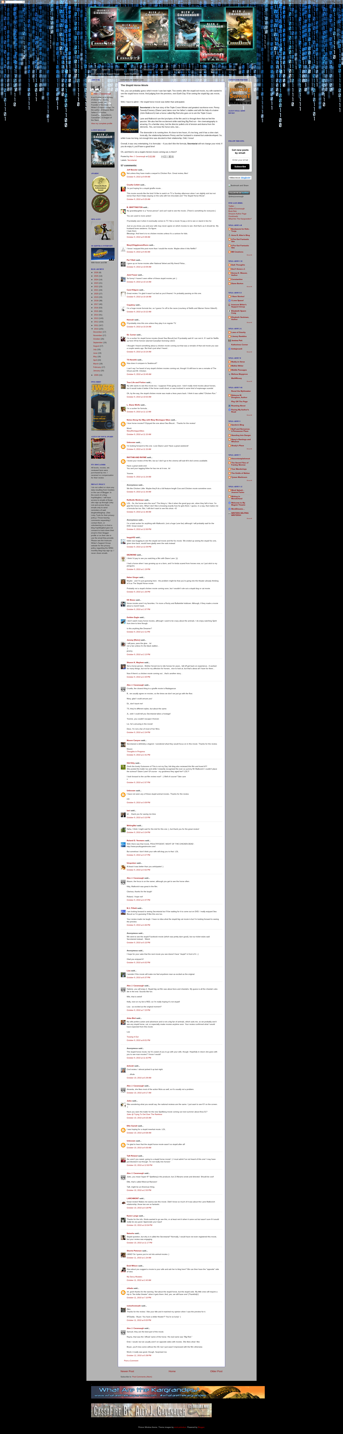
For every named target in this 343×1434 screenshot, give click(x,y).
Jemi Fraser (132, 275)
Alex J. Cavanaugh (135, 685)
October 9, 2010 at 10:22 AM (139, 312)
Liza (129, 971)
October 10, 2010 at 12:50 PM (139, 1165)
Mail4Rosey (236, 378)
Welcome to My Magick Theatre (238, 504)
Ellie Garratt (132, 1126)
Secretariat (132, 160)
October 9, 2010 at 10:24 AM (139, 327)
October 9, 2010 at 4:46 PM (138, 925)
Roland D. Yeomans (136, 841)
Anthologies (231, 69)
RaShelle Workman (135, 500)
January (97, 371)
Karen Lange (132, 1216)
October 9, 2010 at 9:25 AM (138, 199)
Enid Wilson (132, 1266)
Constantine (237, 279)
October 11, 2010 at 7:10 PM (139, 1298)
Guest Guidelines (131, 74)
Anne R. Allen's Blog (240, 235)
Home (94, 69)
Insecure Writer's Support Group (105, 74)
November (98, 335)
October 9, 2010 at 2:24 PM (138, 732)
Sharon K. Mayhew (135, 663)
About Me (106, 69)
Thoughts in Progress (136, 752)
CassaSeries (200, 69)
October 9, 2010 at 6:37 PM (138, 978)
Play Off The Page (239, 402)
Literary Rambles (239, 336)
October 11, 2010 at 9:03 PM (139, 1320)
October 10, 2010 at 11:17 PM (139, 1243)
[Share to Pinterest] (172, 156)
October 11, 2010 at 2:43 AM (139, 1280)
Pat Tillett (131, 260)
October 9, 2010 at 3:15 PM (138, 818)
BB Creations (237, 252)
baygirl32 (131, 537)
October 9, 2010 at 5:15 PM (138, 943)
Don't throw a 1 (238, 269)
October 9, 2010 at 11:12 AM (139, 412)
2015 (96, 311)
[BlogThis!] (165, 156)
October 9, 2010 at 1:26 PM (138, 592)
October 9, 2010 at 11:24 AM (139, 477)
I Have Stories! (238, 296)
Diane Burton (237, 283)
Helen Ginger (133, 577)
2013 (96, 318)
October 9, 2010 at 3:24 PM (138, 832)
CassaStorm (148, 69)
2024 (96, 280)
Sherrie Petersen (134, 1251)
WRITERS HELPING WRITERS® (240, 514)
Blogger (201, 1427)
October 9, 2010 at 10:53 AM (139, 397)
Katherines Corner (239, 345)
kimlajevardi (236, 349)
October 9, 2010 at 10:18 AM (139, 297)
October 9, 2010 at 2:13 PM (138, 654)
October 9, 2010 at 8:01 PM (138, 1040)
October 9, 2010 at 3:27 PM (138, 855)
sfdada (130, 1288)
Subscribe (240, 166)
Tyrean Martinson (239, 477)
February (97, 367)
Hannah (130, 320)
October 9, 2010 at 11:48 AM (139, 512)
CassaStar (119, 69)
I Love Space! (237, 300)
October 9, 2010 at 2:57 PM (138, 782)
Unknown (131, 442)
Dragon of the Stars (181, 69)
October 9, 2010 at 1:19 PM (138, 569)
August (96, 346)
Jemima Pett (236, 341)
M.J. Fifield (132, 908)
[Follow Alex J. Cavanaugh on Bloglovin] (240, 179)
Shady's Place (237, 446)
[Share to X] (167, 156)
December (98, 332)
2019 (96, 297)
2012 (96, 322)
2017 (96, 304)
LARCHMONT (133, 1198)
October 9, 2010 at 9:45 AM (138, 252)
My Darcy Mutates (134, 1277)
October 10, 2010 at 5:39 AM (139, 1078)
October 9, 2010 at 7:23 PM (138, 1010)
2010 (96, 329)
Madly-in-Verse (238, 362)
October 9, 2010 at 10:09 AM (139, 267)
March (96, 364)
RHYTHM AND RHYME (136, 457)
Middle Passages (239, 370)
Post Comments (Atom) (142, 1377)
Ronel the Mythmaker (241, 391)
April (95, 360)
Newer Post (127, 1371)
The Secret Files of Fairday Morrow (239, 464)
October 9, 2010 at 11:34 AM (139, 492)
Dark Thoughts (238, 265)
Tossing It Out (133, 1037)
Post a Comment (131, 1361)
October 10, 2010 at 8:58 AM (139, 1133)
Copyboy (131, 305)
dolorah (130, 1066)
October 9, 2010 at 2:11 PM (138, 632)
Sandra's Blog (237, 425)
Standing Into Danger (241, 435)
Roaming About (238, 406)
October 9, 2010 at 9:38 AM (138, 237)
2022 (96, 287)
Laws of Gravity (238, 332)
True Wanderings (239, 469)
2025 (96, 276)
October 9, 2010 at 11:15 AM (139, 434)
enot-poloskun (180, 1427)
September (98, 343)
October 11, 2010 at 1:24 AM (139, 1258)
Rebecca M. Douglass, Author (239, 396)
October (97, 339)
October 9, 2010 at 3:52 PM (138, 870)
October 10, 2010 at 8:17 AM (139, 1093)
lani (128, 811)
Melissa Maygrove (239, 374)
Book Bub (232, 211)
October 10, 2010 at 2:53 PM (139, 1190)
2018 (96, 301)
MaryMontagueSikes (135, 431)
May (95, 357)
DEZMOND (131, 555)
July (95, 349)
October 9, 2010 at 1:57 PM (138, 609)
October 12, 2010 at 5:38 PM (139, 1355)
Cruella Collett (133, 185)
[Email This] (162, 156)
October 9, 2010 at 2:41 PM (138, 755)
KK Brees (131, 600)
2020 (96, 294)
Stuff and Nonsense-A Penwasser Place (240, 430)
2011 (96, 325)
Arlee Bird (131, 1018)
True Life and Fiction (136, 382)
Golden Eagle (133, 617)
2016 (96, 308)
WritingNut (132, 826)
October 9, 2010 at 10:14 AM (139, 282)
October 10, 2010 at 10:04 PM (139, 1225)
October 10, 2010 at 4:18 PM (139, 1208)
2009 (96, 375)
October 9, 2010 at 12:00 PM (139, 529)
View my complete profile (101, 124)
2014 (96, 315)
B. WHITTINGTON (135, 207)
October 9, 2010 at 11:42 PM (139, 1058)
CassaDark (163, 69)
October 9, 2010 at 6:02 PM (138, 963)
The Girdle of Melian (240, 473)
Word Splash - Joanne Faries (237, 491)
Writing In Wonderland (236, 497)
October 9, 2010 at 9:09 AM (138, 177)
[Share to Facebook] (170, 156)
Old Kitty (131, 763)
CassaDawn (216, 69)
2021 (96, 290)
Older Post (216, 1371)
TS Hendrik (132, 360)
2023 (96, 283)
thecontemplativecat (240, 459)
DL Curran (131, 335)
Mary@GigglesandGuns (138, 245)
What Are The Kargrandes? (240, 219)
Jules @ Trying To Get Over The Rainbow (144, 1114)
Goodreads (233, 216)
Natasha (130, 1233)
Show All (249, 255)
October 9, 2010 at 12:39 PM (139, 547)
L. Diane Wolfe (133, 405)
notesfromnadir (134, 1306)
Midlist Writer (237, 366)
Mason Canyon (134, 740)
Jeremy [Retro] (133, 640)
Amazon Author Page (237, 214)
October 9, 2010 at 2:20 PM (138, 677)
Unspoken (131, 863)
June (95, 353)
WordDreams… (238, 509)
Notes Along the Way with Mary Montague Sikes (148, 420)
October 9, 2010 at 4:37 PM (138, 900)
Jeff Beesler (132, 170)
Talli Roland (132, 1156)
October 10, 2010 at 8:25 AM (139, 1118)
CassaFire (133, 69)
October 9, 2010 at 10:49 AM (139, 374)
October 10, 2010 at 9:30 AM (139, 1148)
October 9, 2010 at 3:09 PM (138, 803)
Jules (129, 1101)
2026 (96, 273)
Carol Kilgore (133, 290)
